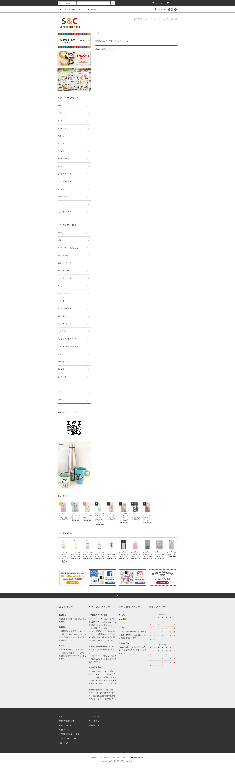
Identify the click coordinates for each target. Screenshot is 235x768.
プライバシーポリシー (67, 738)
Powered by (105, 761)
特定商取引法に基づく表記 (69, 734)
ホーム (60, 9)
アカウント (158, 3)
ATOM (66, 743)
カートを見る (94, 721)
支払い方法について (66, 721)
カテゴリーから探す (73, 9)
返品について (64, 730)
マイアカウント (95, 716)
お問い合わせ (161, 9)
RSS (60, 743)
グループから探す (91, 9)
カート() (172, 3)
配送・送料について (66, 725)
